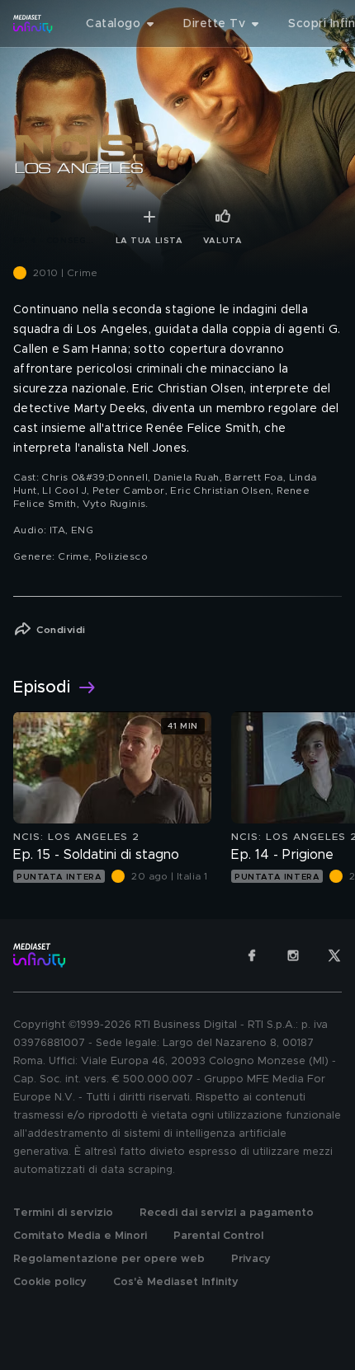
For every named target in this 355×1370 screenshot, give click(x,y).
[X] (334, 955)
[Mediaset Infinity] (33, 24)
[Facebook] (251, 955)
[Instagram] (293, 955)
